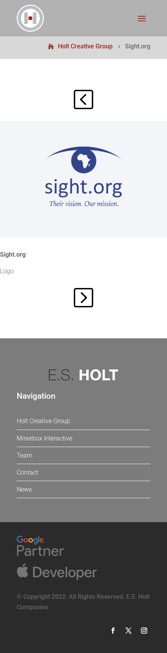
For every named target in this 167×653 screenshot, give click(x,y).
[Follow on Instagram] (144, 630)
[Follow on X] (128, 630)
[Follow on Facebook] (113, 630)
